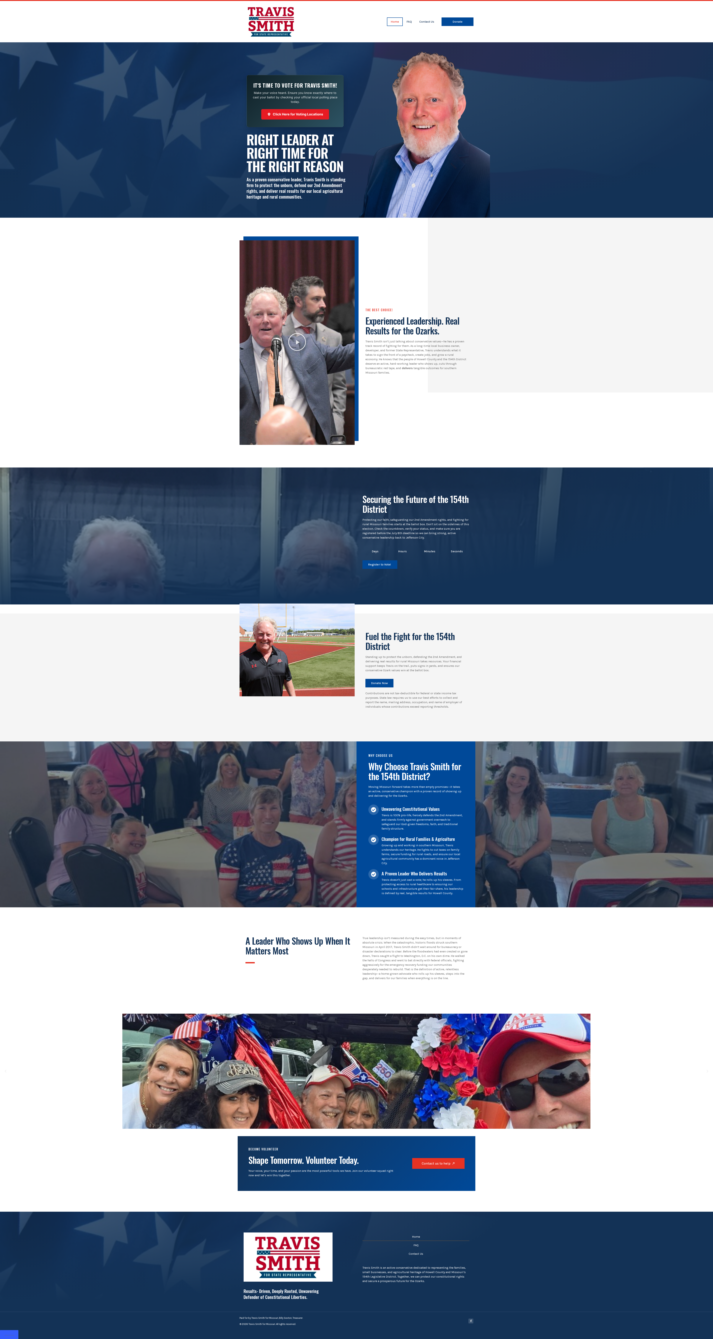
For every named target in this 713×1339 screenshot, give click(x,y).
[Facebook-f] (470, 1321)
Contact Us (426, 21)
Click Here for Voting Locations (298, 114)
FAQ (409, 21)
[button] (297, 343)
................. (9, 1334)
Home (395, 21)
